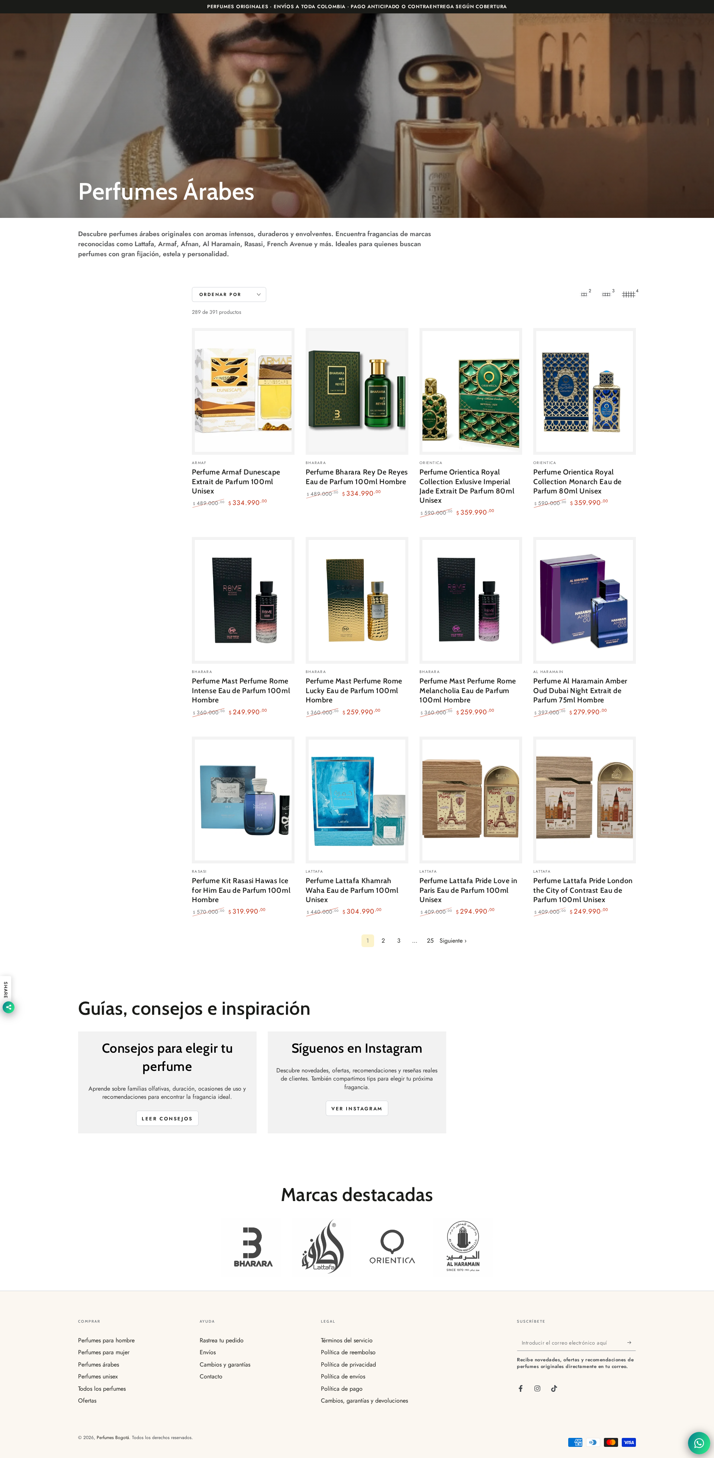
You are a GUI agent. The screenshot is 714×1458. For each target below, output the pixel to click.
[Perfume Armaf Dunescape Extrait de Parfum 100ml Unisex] (243, 391)
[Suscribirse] (631, 1342)
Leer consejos (167, 1118)
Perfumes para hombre (106, 1340)
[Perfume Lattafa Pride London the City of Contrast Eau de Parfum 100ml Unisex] (584, 800)
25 (430, 940)
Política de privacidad (348, 1364)
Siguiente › (453, 940)
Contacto (211, 1376)
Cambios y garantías (225, 1364)
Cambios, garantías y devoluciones (364, 1400)
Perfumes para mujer (103, 1352)
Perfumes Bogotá (113, 1437)
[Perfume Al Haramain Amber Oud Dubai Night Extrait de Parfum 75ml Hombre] (584, 600)
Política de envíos (343, 1376)
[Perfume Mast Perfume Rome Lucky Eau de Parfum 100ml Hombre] (357, 600)
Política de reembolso (348, 1352)
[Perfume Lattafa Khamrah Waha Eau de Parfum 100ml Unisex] (357, 800)
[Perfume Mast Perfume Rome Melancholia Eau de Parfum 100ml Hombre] (470, 600)
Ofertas (87, 1400)
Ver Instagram (357, 1108)
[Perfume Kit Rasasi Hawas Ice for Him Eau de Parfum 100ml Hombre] (243, 800)
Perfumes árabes (98, 1364)
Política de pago (342, 1388)
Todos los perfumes (102, 1388)
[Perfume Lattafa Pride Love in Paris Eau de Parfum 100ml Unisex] (470, 800)
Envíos (208, 1352)
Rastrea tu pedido (222, 1340)
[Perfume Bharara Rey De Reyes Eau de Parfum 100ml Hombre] (357, 391)
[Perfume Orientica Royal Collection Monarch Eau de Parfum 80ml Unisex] (584, 391)
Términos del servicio (347, 1340)
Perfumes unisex (98, 1376)
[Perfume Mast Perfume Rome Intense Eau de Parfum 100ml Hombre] (243, 600)
